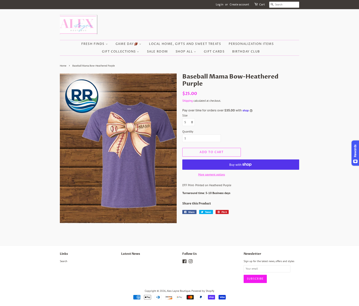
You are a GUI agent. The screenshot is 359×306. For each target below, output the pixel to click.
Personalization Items (251, 44)
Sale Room (157, 52)
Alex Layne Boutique (178, 291)
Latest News (130, 254)
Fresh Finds (93, 44)
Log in (219, 4)
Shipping (187, 100)
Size (185, 115)
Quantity (187, 131)
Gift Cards (214, 52)
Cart (262, 4)
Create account (239, 4)
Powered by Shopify (202, 291)
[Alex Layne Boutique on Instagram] (190, 262)
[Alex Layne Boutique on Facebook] (184, 262)
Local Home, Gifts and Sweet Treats (185, 44)
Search (63, 261)
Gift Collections (119, 52)
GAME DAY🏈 (127, 44)
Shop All (185, 52)
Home (63, 65)
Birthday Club (246, 52)
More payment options (211, 174)
